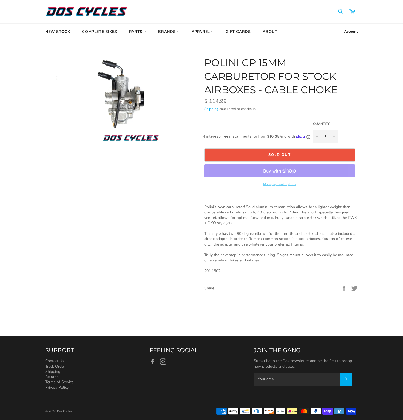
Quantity (321, 124)
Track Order (55, 366)
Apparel (201, 31)
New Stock (57, 31)
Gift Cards (238, 31)
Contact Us (54, 360)
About (270, 31)
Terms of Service (59, 382)
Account (351, 31)
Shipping (211, 108)
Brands (167, 31)
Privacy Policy (57, 387)
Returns (52, 376)
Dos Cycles (64, 411)
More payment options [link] (279, 184)
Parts (136, 31)
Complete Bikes (99, 31)
